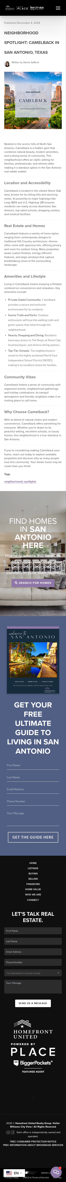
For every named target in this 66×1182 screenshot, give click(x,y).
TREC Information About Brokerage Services (33, 1145)
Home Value (33, 889)
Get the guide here (33, 837)
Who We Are (33, 894)
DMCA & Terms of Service (36, 1177)
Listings (33, 868)
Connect (33, 900)
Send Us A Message (33, 1003)
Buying (33, 873)
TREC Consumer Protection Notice (33, 1141)
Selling (33, 878)
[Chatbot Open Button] (56, 1172)
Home (33, 863)
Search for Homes (34, 583)
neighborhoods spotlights (20, 481)
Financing (33, 884)
